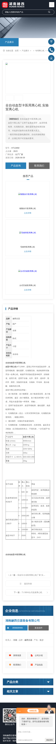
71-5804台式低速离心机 (32, 592)
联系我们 (39, 165)
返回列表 (28, 584)
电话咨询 (51, 50)
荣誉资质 (17, 655)
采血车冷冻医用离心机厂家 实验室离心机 (35, 575)
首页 (17, 51)
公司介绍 (39, 655)
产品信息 (39, 665)
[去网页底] (51, 58)
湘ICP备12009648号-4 (12, 738)
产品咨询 (16, 165)
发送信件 (38, 628)
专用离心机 (39, 51)
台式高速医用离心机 (27, 285)
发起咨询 (49, 740)
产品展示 (9, 42)
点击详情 (27, 213)
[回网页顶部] (51, 42)
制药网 (15, 741)
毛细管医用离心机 (27, 247)
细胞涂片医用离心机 (27, 208)
